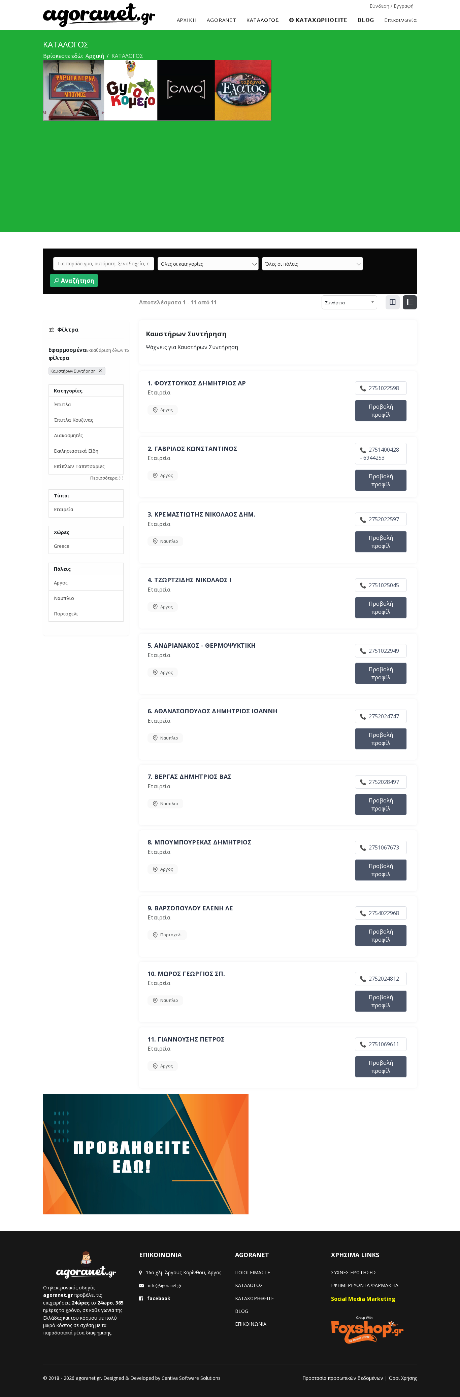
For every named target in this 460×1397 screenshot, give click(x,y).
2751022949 (383, 650)
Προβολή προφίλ (381, 410)
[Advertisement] (230, 171)
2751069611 (383, 1044)
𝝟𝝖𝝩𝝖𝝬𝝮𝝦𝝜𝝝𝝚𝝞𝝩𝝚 (321, 19)
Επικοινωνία (400, 19)
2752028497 (383, 782)
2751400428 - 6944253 (379, 453)
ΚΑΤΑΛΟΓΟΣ (263, 19)
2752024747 (383, 716)
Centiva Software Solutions (191, 1378)
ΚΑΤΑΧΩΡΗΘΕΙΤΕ (254, 1298)
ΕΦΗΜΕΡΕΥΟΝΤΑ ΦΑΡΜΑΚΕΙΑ (364, 1285)
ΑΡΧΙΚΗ (187, 19)
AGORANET (221, 19)
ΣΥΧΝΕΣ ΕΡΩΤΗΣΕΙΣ (353, 1272)
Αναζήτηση (77, 281)
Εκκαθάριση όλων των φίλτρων (119, 350)
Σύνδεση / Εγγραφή (391, 6)
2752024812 (383, 978)
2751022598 (383, 388)
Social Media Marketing (363, 1298)
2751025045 (383, 585)
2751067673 (383, 847)
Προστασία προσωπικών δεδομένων (342, 1378)
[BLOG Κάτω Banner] (230, 1154)
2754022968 (383, 913)
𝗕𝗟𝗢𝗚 (366, 19)
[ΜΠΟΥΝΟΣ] (230, 90)
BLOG (241, 1311)
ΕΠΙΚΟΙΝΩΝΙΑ (250, 1324)
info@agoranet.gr (163, 1285)
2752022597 (383, 519)
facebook (158, 1298)
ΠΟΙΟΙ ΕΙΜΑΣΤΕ (252, 1272)
